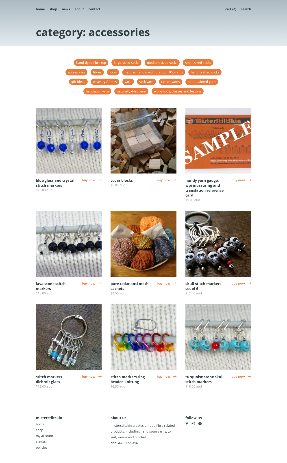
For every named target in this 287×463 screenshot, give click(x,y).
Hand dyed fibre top (91, 62)
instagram (193, 423)
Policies (41, 447)
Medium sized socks (162, 62)
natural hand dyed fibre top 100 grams (154, 72)
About (79, 9)
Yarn (128, 81)
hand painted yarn (202, 81)
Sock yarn (146, 81)
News (66, 9)
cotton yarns (170, 81)
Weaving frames (105, 81)
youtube (200, 423)
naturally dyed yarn (131, 91)
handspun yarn (97, 91)
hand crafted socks (205, 72)
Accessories (76, 72)
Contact (94, 9)
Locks (113, 72)
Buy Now (92, 180)
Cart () (230, 9)
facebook (186, 423)
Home (40, 9)
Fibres (97, 72)
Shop (53, 9)
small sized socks (198, 62)
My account (44, 436)
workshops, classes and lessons (177, 91)
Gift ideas (78, 81)
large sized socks (126, 62)
